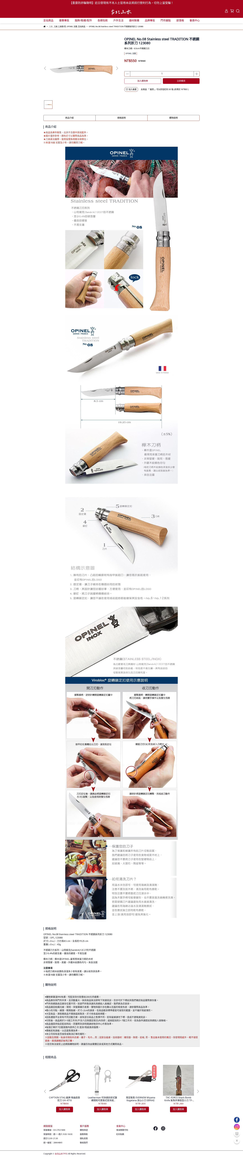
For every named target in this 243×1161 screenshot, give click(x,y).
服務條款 (84, 1134)
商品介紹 (69, 118)
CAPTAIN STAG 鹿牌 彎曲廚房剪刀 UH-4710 (64, 1099)
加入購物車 (142, 81)
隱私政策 (84, 1138)
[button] (117, 68)
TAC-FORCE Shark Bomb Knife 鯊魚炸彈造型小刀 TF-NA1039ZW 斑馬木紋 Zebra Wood (178, 1099)
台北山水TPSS (61, 1154)
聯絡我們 (84, 1142)
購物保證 (84, 1130)
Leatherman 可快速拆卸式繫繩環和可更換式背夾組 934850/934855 (102, 1099)
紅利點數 (120, 1134)
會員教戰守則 (122, 1130)
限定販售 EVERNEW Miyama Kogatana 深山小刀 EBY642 (140, 1099)
